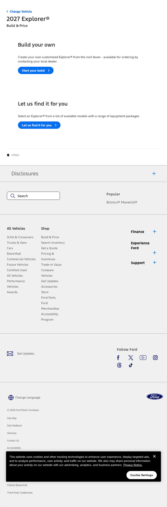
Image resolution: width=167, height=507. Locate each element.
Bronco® (113, 202)
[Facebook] (119, 357)
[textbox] (33, 196)
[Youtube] (143, 357)
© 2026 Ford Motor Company (23, 410)
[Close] (154, 459)
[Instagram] (155, 357)
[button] (144, 231)
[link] (11, 418)
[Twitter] (130, 357)
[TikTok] (130, 365)
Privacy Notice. (133, 465)
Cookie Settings (141, 475)
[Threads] (119, 365)
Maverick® (129, 202)
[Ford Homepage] (155, 397)
